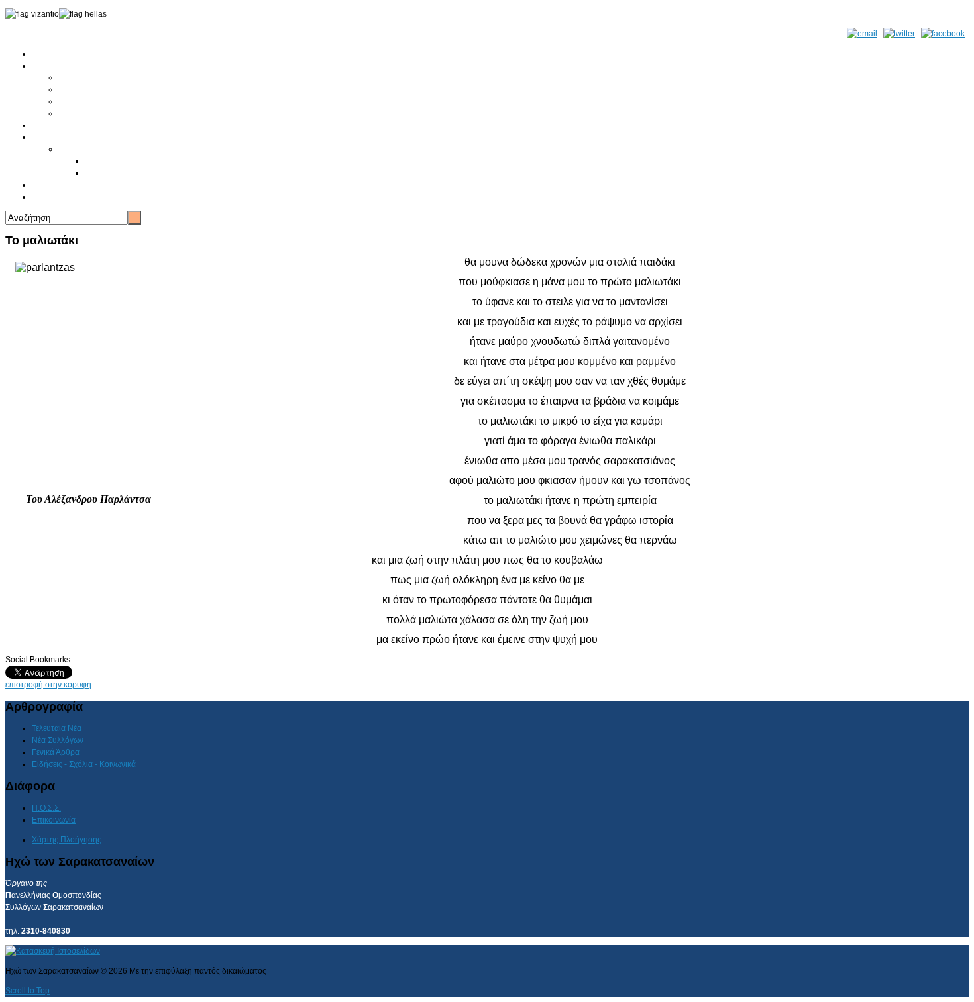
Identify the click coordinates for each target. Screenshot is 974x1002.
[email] (862, 33)
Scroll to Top (27, 990)
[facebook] (943, 33)
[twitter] (899, 33)
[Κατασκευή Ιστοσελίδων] (52, 951)
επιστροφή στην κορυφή (48, 684)
